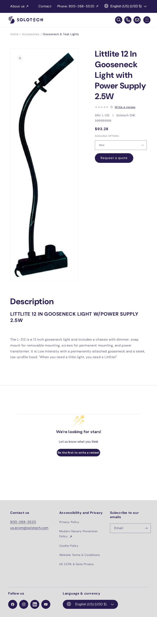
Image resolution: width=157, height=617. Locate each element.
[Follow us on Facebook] (12, 604)
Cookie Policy (68, 546)
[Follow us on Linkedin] (34, 604)
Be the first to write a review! (78, 453)
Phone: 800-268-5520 (75, 6)
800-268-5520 (23, 522)
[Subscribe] (146, 528)
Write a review (125, 107)
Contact (44, 6)
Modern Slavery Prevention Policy (78, 533)
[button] (146, 19)
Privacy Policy (69, 522)
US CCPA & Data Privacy (76, 564)
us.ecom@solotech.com (29, 528)
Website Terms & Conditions (79, 555)
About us (17, 6)
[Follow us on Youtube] (45, 604)
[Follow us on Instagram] (23, 604)
